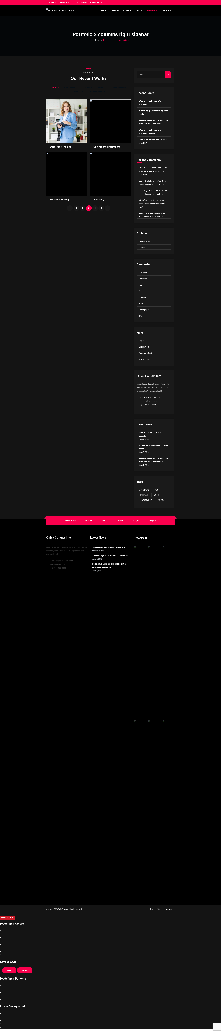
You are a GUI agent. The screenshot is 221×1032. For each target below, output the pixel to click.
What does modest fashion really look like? (152, 203)
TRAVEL (161, 500)
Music (141, 303)
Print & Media (86, 87)
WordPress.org (145, 359)
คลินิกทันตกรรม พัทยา (148, 200)
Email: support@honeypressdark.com (88, 2)
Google (136, 520)
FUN (156, 490)
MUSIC (156, 495)
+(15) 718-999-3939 (148, 404)
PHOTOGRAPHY (145, 500)
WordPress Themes (60, 146)
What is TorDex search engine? (152, 167)
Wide (9, 970)
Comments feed (145, 353)
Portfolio (151, 10)
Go (168, 74)
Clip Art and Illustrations (107, 146)
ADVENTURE (144, 490)
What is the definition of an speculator (108, 547)
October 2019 (144, 241)
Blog (138, 10)
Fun (140, 291)
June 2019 (143, 247)
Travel (141, 316)
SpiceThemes (63, 909)
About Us (160, 909)
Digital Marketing (119, 87)
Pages (126, 10)
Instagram (152, 520)
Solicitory (98, 199)
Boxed (24, 970)
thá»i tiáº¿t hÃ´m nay (147, 190)
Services (169, 909)
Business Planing (59, 199)
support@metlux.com (148, 401)
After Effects (69, 87)
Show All (55, 87)
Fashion (142, 284)
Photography (144, 309)
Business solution (97, 91)
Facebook (88, 520)
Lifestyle (142, 297)
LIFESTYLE (143, 495)
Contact (165, 10)
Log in (141, 340)
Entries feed (144, 346)
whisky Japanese (146, 213)
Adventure (143, 272)
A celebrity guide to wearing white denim (110, 555)
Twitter (104, 520)
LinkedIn (120, 520)
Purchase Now (7, 917)
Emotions (143, 278)
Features (115, 10)
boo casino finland (146, 181)
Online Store (78, 91)
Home (101, 10)
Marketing (102, 87)
